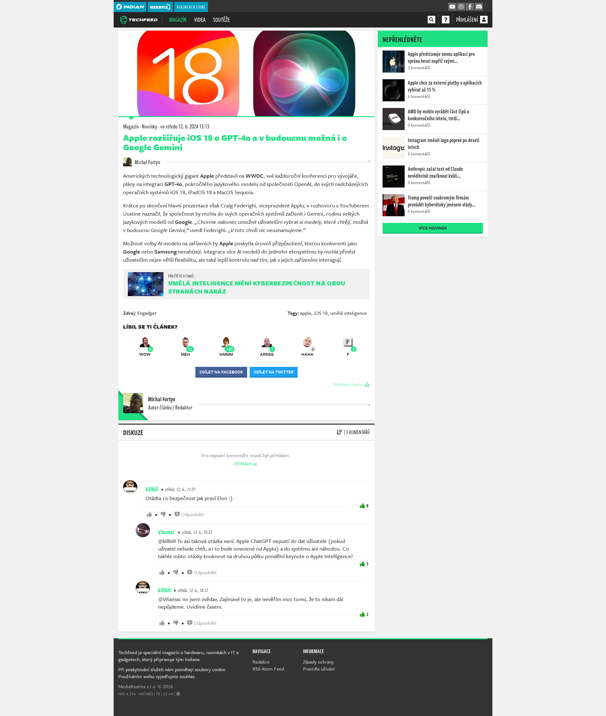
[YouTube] (452, 7)
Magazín (178, 19)
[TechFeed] (138, 19)
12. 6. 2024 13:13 (184, 126)
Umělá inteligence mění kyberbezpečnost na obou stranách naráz (257, 287)
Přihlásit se (246, 463)
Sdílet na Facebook (221, 372)
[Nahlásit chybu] (178, 693)
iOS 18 (321, 312)
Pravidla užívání (319, 668)
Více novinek (433, 228)
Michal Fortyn (147, 162)
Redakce (261, 662)
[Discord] (479, 7)
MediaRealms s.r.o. (137, 686)
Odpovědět (192, 514)
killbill (152, 489)
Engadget (146, 312)
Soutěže (221, 19)
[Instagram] (461, 7)
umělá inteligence (348, 312)
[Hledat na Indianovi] (431, 20)
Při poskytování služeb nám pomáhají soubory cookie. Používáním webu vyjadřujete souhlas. (172, 673)
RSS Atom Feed (268, 668)
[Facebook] (470, 7)
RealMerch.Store (191, 7)
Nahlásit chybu (348, 384)
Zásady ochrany (318, 662)
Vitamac (166, 532)
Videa (199, 19)
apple (305, 312)
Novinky (149, 126)
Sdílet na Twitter (274, 372)
